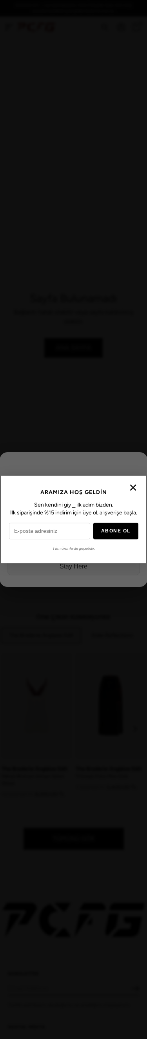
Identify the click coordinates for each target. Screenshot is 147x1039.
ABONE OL (116, 531)
